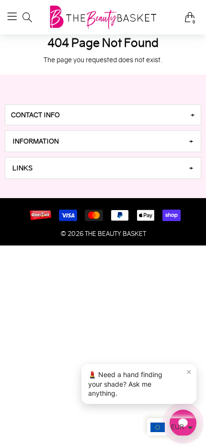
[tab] (103, 115)
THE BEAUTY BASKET (115, 234)
